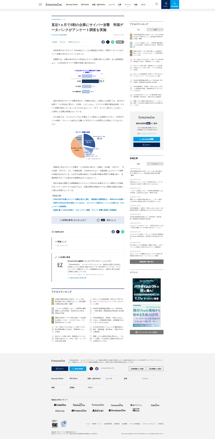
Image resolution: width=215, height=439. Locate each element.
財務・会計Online (98, 4)
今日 (138, 30)
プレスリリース (62, 245)
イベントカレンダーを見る (147, 332)
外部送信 (160, 424)
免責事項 (117, 424)
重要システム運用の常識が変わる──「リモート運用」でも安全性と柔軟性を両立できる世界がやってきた (108, 338)
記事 (119, 4)
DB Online (85, 4)
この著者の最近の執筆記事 (77, 278)
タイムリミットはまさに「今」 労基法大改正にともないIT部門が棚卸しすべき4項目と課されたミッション (146, 226)
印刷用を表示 (59, 232)
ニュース (112, 4)
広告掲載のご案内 (155, 369)
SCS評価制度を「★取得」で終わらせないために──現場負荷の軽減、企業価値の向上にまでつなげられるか (108, 319)
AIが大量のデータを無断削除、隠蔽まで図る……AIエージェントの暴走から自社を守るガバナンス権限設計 (146, 246)
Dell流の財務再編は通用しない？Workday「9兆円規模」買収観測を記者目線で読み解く (108, 310)
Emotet (55, 42)
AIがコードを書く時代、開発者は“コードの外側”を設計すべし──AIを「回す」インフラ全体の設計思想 (70, 338)
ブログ (143, 4)
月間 (155, 30)
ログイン (147, 145)
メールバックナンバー (148, 133)
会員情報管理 (108, 424)
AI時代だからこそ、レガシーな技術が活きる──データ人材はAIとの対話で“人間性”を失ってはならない (146, 183)
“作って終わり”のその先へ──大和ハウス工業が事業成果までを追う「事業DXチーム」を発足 (70, 329)
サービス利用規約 (134, 424)
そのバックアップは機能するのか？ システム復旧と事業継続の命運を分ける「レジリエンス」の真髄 (146, 255)
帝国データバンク (74, 42)
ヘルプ (88, 424)
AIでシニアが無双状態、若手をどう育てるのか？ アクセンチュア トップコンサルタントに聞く (108, 301)
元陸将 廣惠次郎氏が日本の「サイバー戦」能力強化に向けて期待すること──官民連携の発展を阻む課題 (70, 301)
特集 (135, 4)
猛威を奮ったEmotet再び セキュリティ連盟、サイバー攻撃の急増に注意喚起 (85, 210)
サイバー (62, 42)
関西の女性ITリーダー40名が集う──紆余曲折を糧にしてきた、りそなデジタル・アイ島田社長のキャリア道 (70, 319)
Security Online (72, 4)
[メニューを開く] (40, 4)
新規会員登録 (147, 139)
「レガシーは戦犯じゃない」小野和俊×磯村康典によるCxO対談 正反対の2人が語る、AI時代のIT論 (70, 310)
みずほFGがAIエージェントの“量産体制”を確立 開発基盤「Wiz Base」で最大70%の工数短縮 (108, 329)
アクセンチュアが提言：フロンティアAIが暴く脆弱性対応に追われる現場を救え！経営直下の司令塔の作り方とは (146, 236)
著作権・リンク (97, 424)
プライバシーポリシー (149, 424)
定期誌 (72, 387)
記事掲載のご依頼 (137, 369)
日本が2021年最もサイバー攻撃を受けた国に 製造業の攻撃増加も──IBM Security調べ (88, 199)
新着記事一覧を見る (147, 261)
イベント (128, 4)
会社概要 (124, 424)
